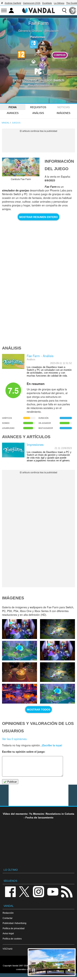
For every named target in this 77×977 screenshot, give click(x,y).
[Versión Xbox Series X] (42, 62)
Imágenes (63, 113)
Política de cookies (12, 938)
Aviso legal (8, 933)
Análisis (38, 113)
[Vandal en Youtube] (53, 891)
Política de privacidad (13, 928)
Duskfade (47, 3)
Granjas (37, 30)
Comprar (60, 55)
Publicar (12, 781)
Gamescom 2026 (31, 3)
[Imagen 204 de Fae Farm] (57, 693)
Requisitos (38, 107)
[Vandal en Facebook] (10, 891)
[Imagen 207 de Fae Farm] (19, 672)
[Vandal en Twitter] (24, 891)
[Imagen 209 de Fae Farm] (19, 650)
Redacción (8, 913)
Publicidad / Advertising (14, 923)
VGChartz (8, 948)
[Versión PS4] (38, 52)
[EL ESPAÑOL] (72, 10)
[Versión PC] (38, 71)
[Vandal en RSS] (67, 891)
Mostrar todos (38, 709)
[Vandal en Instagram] (38, 891)
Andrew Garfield (13, 3)
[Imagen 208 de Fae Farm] (57, 650)
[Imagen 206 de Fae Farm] (57, 672)
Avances (13, 113)
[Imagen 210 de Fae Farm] (57, 629)
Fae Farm (38, 23)
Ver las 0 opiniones (14, 739)
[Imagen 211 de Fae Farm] (19, 629)
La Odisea (59, 3)
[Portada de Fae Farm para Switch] (20, 167)
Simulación (51, 30)
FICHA (13, 107)
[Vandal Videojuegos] (38, 10)
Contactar (8, 918)
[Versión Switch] (33, 44)
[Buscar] (64, 10)
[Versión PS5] (42, 44)
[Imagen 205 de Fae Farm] (19, 693)
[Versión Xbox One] (33, 62)
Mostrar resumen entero (38, 217)
